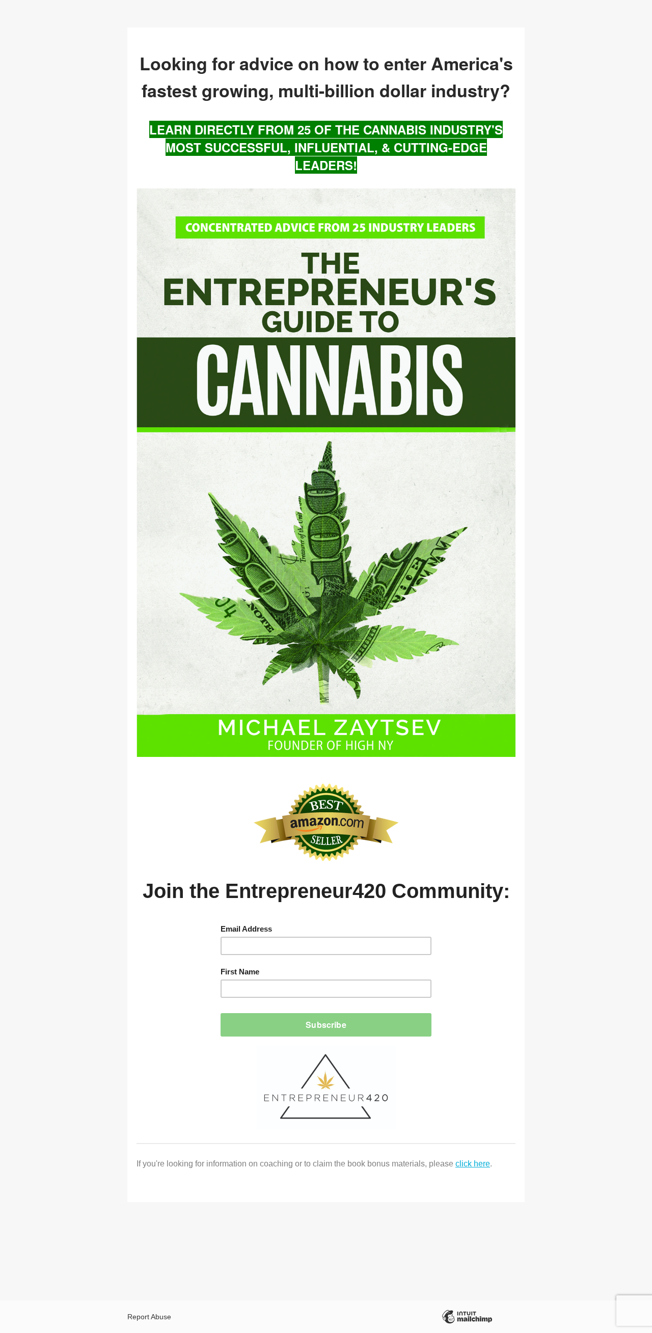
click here (472, 1163)
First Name (240, 971)
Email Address (246, 928)
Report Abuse (149, 1317)
